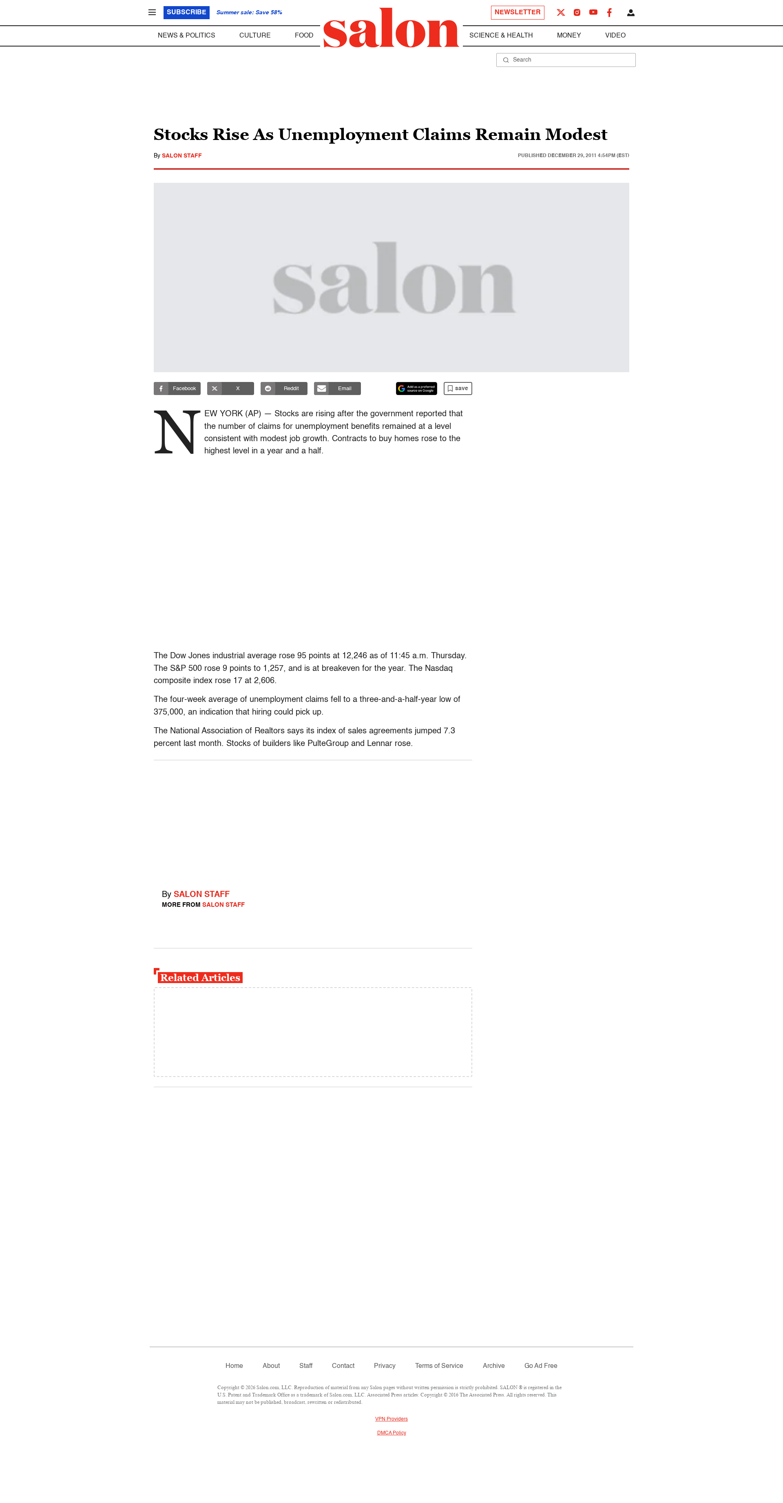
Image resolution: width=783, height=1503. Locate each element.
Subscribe (186, 12)
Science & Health (501, 36)
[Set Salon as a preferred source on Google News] (417, 388)
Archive (494, 1366)
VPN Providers (391, 1419)
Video (615, 36)
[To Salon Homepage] (391, 27)
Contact (343, 1366)
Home (234, 1366)
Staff (305, 1366)
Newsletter (518, 12)
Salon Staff (182, 156)
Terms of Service (439, 1366)
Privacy (385, 1366)
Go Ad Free (540, 1366)
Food (304, 36)
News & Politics (186, 36)
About (271, 1366)
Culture (255, 36)
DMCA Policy (391, 1433)
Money (569, 36)
